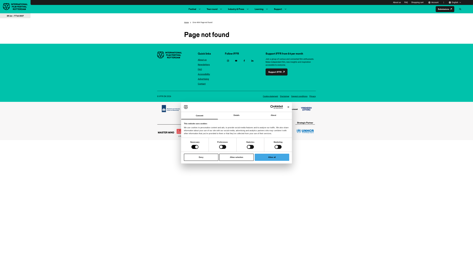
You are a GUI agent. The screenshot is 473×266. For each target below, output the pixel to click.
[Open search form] (460, 9)
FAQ (406, 2)
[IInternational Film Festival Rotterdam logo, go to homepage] (15, 6)
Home (186, 22)
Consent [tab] (199, 116)
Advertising (203, 79)
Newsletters (204, 64)
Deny (201, 157)
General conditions (299, 96)
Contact (202, 84)
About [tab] (273, 115)
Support (278, 9)
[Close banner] (288, 107)
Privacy (312, 96)
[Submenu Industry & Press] (248, 9)
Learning (259, 9)
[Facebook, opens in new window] (244, 61)
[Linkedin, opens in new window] (252, 61)
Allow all (272, 157)
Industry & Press (236, 9)
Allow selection (236, 157)
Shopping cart (417, 2)
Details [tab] (237, 115)
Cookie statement (270, 96)
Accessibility (204, 74)
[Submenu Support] (285, 9)
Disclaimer (284, 96)
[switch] (222, 147)
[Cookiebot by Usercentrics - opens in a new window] (272, 107)
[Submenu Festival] (200, 9)
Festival (192, 9)
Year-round (212, 9)
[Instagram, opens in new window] (228, 61)
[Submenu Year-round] (221, 9)
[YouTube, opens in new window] (236, 61)
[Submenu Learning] (267, 9)
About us (397, 2)
